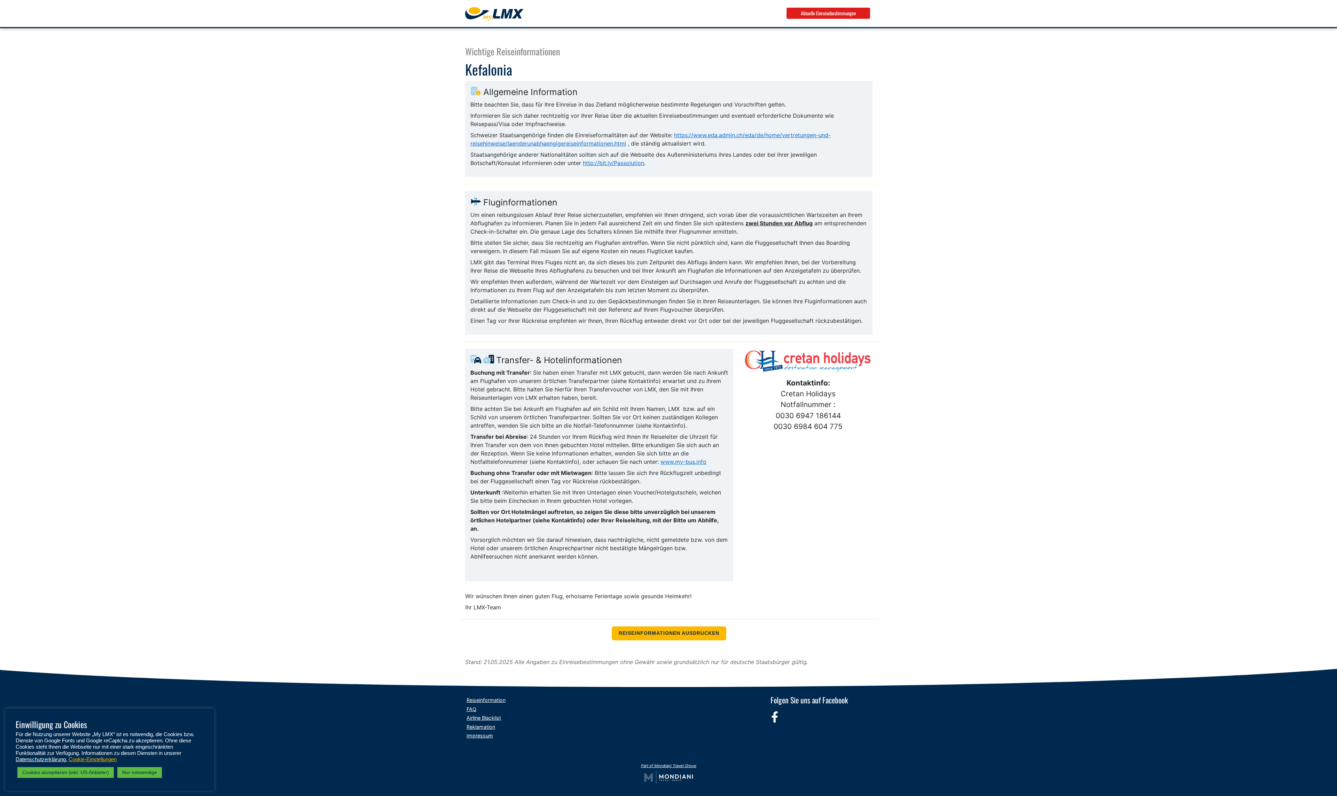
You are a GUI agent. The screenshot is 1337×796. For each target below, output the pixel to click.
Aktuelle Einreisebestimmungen (828, 13)
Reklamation (481, 727)
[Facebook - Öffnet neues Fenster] (775, 717)
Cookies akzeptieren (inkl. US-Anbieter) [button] (65, 772)
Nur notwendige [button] (139, 772)
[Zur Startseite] (494, 14)
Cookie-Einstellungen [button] (93, 759)
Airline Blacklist (484, 718)
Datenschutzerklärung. (41, 759)
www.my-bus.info (683, 461)
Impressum (480, 736)
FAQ (471, 709)
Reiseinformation (486, 700)
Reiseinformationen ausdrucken (669, 633)
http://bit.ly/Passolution (613, 162)
